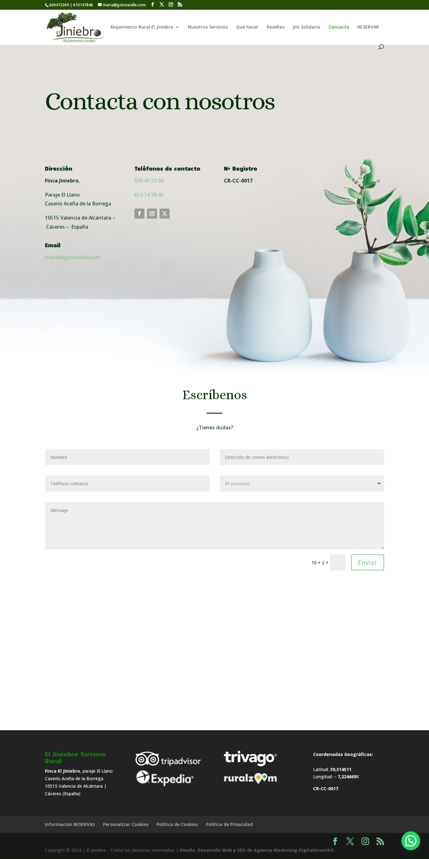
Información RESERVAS (70, 824)
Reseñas (276, 27)
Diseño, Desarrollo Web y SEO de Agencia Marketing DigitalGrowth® (257, 850)
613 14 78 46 (149, 194)
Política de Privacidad (229, 824)
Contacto (339, 27)
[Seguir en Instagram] (152, 214)
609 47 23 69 (149, 180)
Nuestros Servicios (208, 27)
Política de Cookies (177, 824)
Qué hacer (247, 27)
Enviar (367, 562)
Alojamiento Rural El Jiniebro (141, 27)
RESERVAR (368, 27)
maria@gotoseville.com (72, 257)
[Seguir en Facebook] (139, 214)
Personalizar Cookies (126, 824)
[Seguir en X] (165, 214)
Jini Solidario (306, 27)
